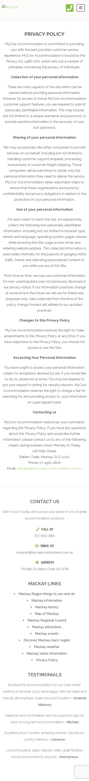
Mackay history (46, 607)
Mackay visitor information (46, 653)
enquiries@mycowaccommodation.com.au (49, 468)
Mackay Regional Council (47, 620)
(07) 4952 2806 (44, 536)
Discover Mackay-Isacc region (47, 640)
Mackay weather (47, 647)
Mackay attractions (46, 627)
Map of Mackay (47, 614)
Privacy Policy (47, 660)
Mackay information (46, 600)
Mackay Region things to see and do (47, 594)
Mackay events (47, 634)
